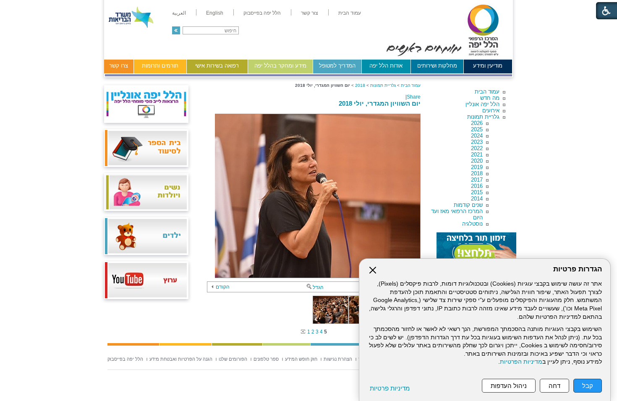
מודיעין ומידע (487, 65)
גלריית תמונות (483, 117)
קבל (587, 385)
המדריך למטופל (337, 65)
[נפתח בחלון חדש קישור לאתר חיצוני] (476, 249)
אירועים (490, 110)
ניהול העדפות (509, 385)
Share (414, 97)
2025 (477, 129)
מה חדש (489, 98)
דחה (554, 385)
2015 (477, 192)
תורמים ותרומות (160, 65)
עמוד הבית (487, 92)
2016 (477, 186)
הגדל (318, 287)
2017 (477, 180)
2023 (477, 142)
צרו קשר (118, 65)
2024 (477, 136)
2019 (477, 167)
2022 (477, 148)
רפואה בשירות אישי (217, 65)
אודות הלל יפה (386, 65)
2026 (477, 123)
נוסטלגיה (472, 224)
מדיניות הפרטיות (521, 362)
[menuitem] (349, 13)
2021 (477, 154)
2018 (477, 173)
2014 (477, 198)
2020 (477, 161)
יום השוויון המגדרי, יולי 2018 (380, 103)
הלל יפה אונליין (482, 104)
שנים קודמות (468, 205)
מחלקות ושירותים (437, 65)
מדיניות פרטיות (390, 388)
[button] (176, 30)
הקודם (223, 287)
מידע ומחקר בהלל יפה (280, 65)
